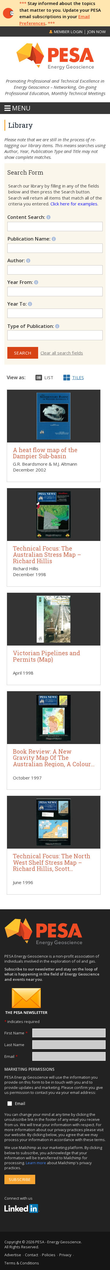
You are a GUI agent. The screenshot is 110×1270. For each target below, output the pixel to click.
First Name (16, 1033)
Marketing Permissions (29, 1069)
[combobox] (55, 335)
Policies (48, 1254)
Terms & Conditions (21, 1263)
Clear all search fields (61, 353)
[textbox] (36, 335)
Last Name (14, 1044)
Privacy (65, 1254)
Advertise (12, 1254)
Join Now (96, 31)
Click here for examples (73, 204)
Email (11, 1056)
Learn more (36, 1162)
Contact (31, 1254)
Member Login (67, 31)
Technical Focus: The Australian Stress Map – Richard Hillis (47, 555)
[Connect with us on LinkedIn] (22, 1208)
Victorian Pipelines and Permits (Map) (46, 656)
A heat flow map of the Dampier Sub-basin (45, 453)
